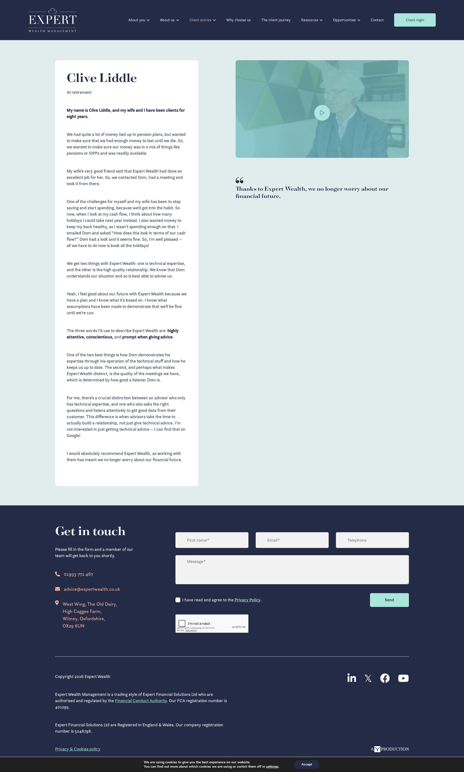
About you (136, 20)
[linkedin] (352, 678)
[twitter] (368, 678)
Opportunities (344, 20)
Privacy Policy (248, 600)
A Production (390, 749)
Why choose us (238, 20)
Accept (306, 764)
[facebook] (385, 678)
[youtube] (403, 678)
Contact (377, 20)
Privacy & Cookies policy (77, 748)
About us (167, 20)
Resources (309, 20)
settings (272, 767)
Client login (415, 20)
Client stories (200, 20)
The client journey (276, 20)
